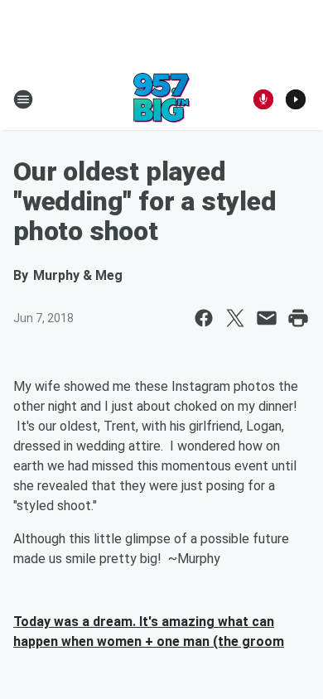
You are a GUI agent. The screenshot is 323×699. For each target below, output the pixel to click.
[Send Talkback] (263, 99)
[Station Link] (161, 99)
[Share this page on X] (235, 318)
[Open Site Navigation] (23, 99)
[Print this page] (298, 318)
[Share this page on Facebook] (203, 318)
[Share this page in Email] (266, 318)
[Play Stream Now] (296, 99)
